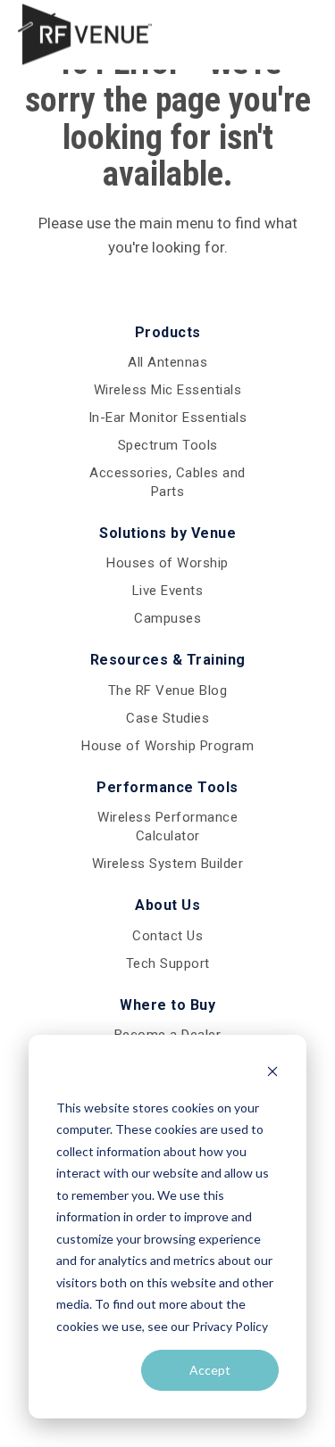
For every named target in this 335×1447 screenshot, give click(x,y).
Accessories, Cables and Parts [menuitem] (167, 482)
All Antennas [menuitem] (167, 362)
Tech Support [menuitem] (168, 963)
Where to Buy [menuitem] (167, 1004)
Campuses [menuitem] (167, 618)
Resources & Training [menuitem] (168, 659)
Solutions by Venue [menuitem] (167, 533)
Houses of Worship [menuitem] (167, 563)
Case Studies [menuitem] (167, 718)
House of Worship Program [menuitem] (167, 746)
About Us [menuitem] (167, 905)
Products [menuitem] (168, 332)
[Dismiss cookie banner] (272, 1074)
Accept (209, 1369)
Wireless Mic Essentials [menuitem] (168, 390)
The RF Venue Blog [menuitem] (168, 690)
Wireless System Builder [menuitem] (168, 864)
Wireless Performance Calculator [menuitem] (167, 826)
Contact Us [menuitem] (167, 936)
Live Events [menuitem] (168, 591)
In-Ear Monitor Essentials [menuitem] (167, 417)
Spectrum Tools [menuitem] (168, 445)
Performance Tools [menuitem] (167, 787)
